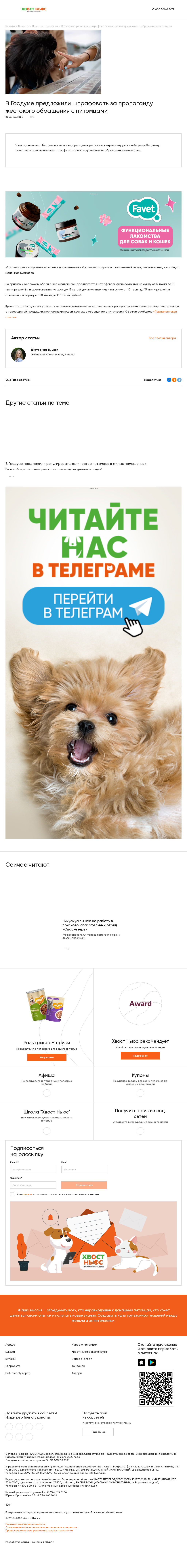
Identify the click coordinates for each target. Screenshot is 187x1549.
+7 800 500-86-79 (163, 9)
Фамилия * (16, 1178)
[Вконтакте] (9, 1426)
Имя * (64, 1162)
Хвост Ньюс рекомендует (89, 1351)
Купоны (10, 1359)
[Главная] (34, 9)
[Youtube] (19, 1426)
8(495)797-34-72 (28, 1472)
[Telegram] (179, 380)
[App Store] (141, 1362)
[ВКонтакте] (169, 380)
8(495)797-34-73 (50, 1472)
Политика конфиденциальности (25, 1524)
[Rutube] (29, 1436)
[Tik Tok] (19, 1436)
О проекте (13, 1366)
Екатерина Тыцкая (44, 349)
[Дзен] (9, 1436)
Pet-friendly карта (17, 1373)
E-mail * (14, 1162)
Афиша (10, 1344)
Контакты (78, 1366)
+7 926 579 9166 (57, 1492)
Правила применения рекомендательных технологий (39, 1530)
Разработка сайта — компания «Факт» (29, 1541)
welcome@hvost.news (81, 1485)
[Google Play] (152, 1362)
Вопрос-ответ (82, 1359)
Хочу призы (47, 1057)
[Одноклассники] (174, 380)
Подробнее (140, 1055)
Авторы (77, 1373)
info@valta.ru (97, 1472)
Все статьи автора (162, 338)
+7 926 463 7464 (47, 1495)
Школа (10, 1351)
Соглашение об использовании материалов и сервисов (41, 1527)
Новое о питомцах (84, 1344)
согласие (27, 1194)
